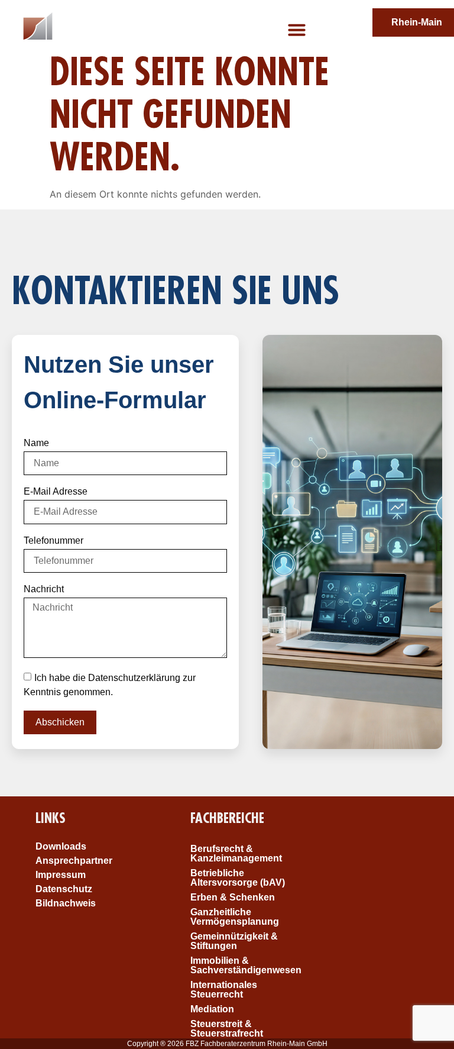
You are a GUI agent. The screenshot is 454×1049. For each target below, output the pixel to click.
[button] (297, 29)
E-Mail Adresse (55, 491)
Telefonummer (53, 541)
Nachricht (44, 589)
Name (36, 443)
